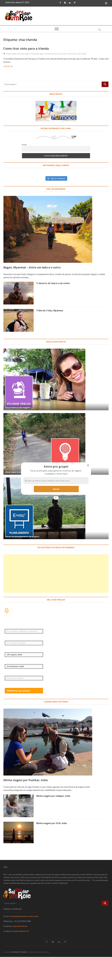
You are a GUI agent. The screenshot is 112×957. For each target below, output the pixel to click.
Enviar (56, 489)
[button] (56, 466)
